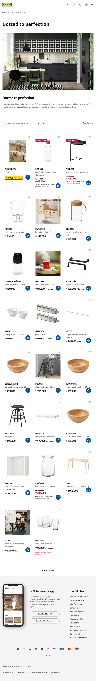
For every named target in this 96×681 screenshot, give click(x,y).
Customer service (77, 600)
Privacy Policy (7, 672)
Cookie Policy (55, 672)
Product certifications (78, 638)
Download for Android (44, 621)
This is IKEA (74, 615)
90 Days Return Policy (79, 596)
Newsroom (74, 623)
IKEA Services (75, 626)
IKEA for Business (77, 604)
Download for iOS (45, 614)
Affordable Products (78, 630)
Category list (75, 634)
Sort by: (15, 123)
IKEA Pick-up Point (77, 611)
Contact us (74, 608)
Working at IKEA (76, 619)
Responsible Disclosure (38, 672)
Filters (39, 123)
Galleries (5, 12)
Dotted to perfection (19, 12)
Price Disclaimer (21, 672)
